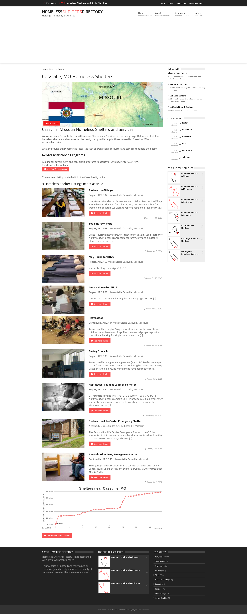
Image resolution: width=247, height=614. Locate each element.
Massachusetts (161, 579)
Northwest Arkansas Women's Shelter (112, 384)
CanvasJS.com (158, 528)
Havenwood (96, 318)
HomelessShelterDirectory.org (123, 609)
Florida (158, 570)
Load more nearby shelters (58, 535)
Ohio (157, 575)
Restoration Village (101, 190)
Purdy (185, 143)
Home (162, 3)
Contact (199, 14)
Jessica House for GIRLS (103, 287)
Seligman (186, 157)
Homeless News (196, 3)
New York (159, 556)
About (170, 3)
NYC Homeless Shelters (187, 226)
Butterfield (187, 129)
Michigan (159, 565)
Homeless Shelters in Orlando (189, 213)
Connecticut (160, 597)
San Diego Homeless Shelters (190, 239)
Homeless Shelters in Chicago (189, 174)
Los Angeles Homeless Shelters (189, 252)
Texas (157, 584)
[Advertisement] (123, 43)
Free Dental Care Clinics (179, 84)
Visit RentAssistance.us (56, 168)
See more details (100, 213)
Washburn (186, 136)
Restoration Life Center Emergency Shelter (115, 421)
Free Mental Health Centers (180, 107)
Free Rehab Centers (177, 95)
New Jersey (160, 593)
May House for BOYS (101, 257)
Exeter (185, 123)
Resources (181, 3)
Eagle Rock (187, 150)
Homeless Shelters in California (189, 200)
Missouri (52, 69)
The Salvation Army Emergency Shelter (113, 454)
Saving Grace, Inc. (99, 351)
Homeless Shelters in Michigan (189, 187)
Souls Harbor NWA (100, 223)
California (159, 561)
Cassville (61, 69)
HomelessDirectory (72, 11)
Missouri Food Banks (177, 73)
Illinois (157, 588)
